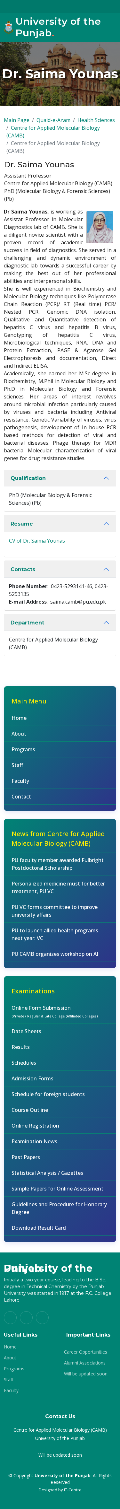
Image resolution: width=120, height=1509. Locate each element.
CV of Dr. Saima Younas (37, 540)
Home (19, 717)
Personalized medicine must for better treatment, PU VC (58, 887)
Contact (21, 796)
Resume (22, 524)
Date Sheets (26, 1031)
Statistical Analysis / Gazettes (47, 1172)
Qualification (28, 478)
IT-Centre (73, 1490)
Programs (23, 749)
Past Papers (26, 1157)
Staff (17, 765)
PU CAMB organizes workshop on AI (55, 953)
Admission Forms (32, 1078)
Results (21, 1047)
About (19, 733)
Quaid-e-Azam (53, 120)
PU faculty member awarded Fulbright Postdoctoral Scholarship (58, 864)
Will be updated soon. (86, 1374)
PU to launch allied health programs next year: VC (55, 934)
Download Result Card (39, 1227)
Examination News (34, 1141)
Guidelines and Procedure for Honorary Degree (59, 1208)
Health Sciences (96, 120)
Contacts (23, 569)
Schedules (24, 1062)
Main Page (16, 120)
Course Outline (30, 1109)
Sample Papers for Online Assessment (57, 1188)
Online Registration (35, 1125)
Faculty (20, 780)
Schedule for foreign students (48, 1094)
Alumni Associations (85, 1363)
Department (27, 623)
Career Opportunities (85, 1352)
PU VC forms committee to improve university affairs (55, 910)
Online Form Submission (55, 1011)
